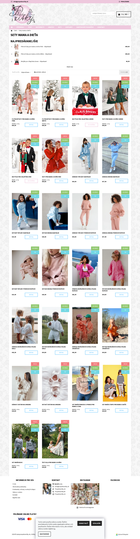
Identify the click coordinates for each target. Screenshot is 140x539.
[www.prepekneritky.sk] (22, 14)
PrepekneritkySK (60, 492)
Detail (31, 125)
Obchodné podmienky (19, 487)
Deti (60, 27)
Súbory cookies (17, 492)
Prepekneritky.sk (60, 489)
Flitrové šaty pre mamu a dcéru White (36, 54)
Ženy (30, 27)
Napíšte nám (16, 498)
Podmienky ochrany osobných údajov (24, 489)
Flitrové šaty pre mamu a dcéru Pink (36, 47)
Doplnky (68, 27)
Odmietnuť (83, 523)
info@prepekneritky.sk (20, 2)
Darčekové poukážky (85, 27)
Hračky (51, 27)
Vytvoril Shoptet (123, 534)
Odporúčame (25, 72)
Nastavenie (44, 534)
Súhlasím (96, 523)
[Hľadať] (113, 13)
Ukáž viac (70, 67)
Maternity (40, 27)
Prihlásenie (125, 2)
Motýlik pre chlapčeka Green (34, 61)
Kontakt (101, 27)
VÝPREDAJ (20, 27)
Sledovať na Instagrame (86, 507)
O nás (14, 484)
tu (54, 529)
